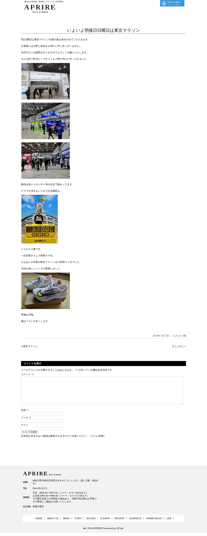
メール (26, 417)
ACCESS (90, 518)
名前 (25, 410)
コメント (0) (179, 335)
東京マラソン (30, 346)
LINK (168, 518)
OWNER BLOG (154, 518)
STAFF (78, 518)
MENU (66, 518)
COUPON (105, 518)
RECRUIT (120, 518)
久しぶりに (178, 346)
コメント (27, 374)
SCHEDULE (135, 518)
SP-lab (120, 528)
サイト (24, 424)
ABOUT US (53, 518)
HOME (39, 518)
